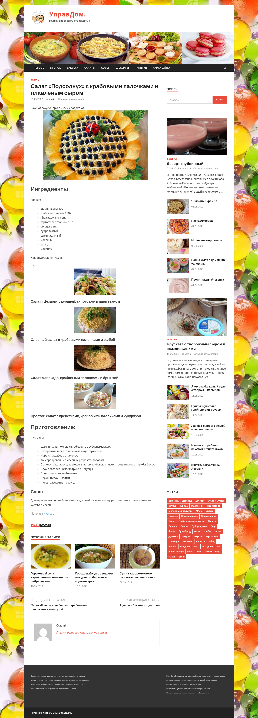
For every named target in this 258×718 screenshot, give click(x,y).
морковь (188, 541)
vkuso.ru (49, 513)
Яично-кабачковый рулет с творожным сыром (209, 388)
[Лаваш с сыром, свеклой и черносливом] (178, 438)
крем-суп (173, 541)
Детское (200, 500)
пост (196, 546)
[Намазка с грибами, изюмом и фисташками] (178, 457)
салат (190, 551)
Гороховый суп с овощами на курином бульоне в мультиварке (94, 577)
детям (218, 531)
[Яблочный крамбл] (178, 213)
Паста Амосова (202, 220)
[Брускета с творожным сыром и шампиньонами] (197, 336)
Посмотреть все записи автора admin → (83, 632)
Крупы (172, 505)
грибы (207, 531)
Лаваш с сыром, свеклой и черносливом (208, 427)
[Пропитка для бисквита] (178, 291)
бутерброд (185, 531)
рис (219, 546)
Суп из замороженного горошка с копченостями (137, 575)
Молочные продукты (180, 510)
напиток (200, 541)
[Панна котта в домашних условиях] (178, 272)
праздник (207, 546)
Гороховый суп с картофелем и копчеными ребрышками (49, 577)
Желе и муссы (216, 500)
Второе (55, 67)
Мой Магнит (213, 505)
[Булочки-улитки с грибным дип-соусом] (178, 418)
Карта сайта (161, 67)
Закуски (72, 67)
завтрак (185, 536)
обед (211, 541)
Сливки (172, 526)
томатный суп (212, 551)
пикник (172, 546)
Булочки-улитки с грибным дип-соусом (206, 407)
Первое (39, 67)
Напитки (141, 67)
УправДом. (67, 14)
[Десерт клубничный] (197, 155)
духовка (173, 536)
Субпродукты (199, 526)
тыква (171, 556)
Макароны (197, 505)
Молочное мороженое (206, 240)
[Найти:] (197, 100)
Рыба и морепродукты (191, 521)
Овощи (209, 510)
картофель (212, 536)
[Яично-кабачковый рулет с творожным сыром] (178, 398)
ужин (182, 556)
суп (199, 551)
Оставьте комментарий (71, 99)
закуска (198, 536)
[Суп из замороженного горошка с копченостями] (140, 569)
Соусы (105, 67)
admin (52, 99)
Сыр (213, 526)
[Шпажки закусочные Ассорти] (178, 477)
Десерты (122, 67)
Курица (184, 505)
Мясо (199, 510)
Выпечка (173, 500)
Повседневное (189, 516)
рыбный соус (176, 551)
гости (197, 531)
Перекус (173, 516)
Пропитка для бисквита (207, 279)
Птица (171, 521)
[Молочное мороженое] (178, 252)
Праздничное (208, 516)
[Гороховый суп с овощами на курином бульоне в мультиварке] (95, 569)
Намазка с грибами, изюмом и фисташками (207, 447)
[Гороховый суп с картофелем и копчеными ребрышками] (51, 569)
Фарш (171, 531)
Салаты (89, 67)
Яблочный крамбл (204, 201)
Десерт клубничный (185, 163)
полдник (185, 546)
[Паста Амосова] (178, 232)
